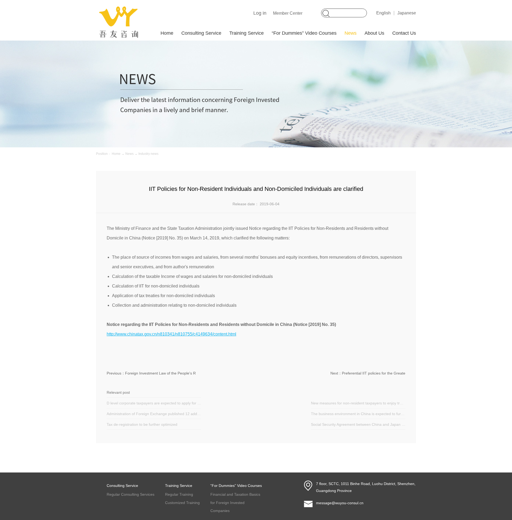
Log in (259, 13)
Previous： (151, 373)
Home (167, 33)
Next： (367, 373)
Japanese (406, 13)
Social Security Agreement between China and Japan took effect (358, 424)
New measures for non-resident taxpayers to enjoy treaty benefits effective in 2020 (358, 403)
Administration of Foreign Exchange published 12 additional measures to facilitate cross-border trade (154, 414)
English (383, 13)
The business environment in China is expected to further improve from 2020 (358, 414)
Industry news (148, 154)
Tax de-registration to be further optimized (142, 424)
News (129, 154)
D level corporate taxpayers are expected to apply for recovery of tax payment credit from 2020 (154, 403)
